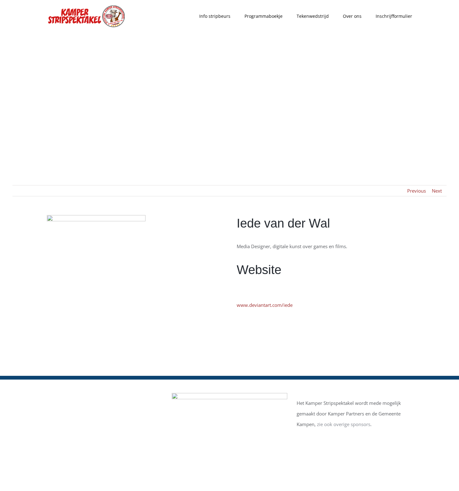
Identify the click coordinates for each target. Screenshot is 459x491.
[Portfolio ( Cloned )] (229, 94)
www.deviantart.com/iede (265, 305)
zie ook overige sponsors (343, 424)
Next (437, 191)
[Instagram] (69, 400)
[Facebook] (53, 400)
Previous (416, 191)
